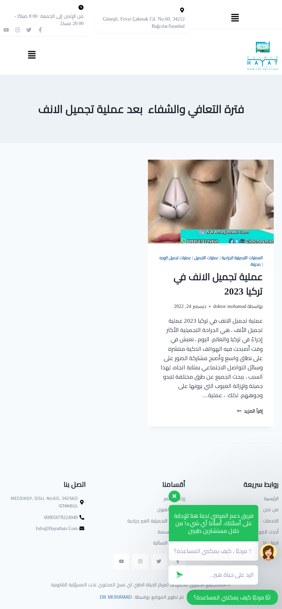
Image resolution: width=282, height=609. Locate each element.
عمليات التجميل (206, 258)
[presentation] (211, 201)
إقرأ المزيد (250, 410)
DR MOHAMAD (115, 597)
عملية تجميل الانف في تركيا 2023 (218, 284)
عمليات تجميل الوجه (175, 258)
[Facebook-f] (40, 30)
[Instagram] (17, 30)
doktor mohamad (229, 306)
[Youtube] (6, 30)
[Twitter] (29, 30)
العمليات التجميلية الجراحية (242, 258)
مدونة (256, 264)
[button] (235, 18)
